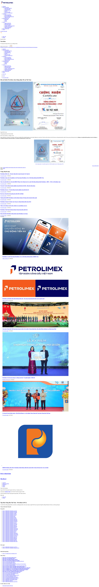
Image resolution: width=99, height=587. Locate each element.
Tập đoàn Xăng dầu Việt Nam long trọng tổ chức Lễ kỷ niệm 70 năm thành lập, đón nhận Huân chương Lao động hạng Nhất (29, 328)
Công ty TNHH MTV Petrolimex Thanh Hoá (9, 533)
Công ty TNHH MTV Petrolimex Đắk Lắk (9, 537)
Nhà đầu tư (4, 13)
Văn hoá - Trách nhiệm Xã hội (9, 25)
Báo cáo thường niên (8, 15)
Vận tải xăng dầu (7, 9)
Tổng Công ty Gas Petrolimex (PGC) (8, 558)
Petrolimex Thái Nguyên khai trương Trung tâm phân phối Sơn (14, 209)
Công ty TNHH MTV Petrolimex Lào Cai (9, 522)
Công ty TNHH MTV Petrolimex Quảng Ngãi (10, 528)
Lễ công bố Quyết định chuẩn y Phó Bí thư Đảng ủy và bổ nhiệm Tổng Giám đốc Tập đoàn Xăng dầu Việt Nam (26, 413)
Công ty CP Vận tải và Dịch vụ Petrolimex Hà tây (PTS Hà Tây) (13, 570)
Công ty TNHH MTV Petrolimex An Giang (9, 510)
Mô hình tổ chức (3, 47)
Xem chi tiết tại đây (95, 165)
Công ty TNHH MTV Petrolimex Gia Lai (9, 515)
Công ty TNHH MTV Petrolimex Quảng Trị (9, 530)
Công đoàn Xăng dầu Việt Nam (7, 585)
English (3, 37)
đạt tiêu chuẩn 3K (23, 167)
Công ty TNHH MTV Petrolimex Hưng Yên (9, 519)
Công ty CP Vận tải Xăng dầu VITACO (9, 563)
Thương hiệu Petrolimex (33, 47)
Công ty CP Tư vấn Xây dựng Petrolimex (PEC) (10, 573)
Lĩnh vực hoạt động (5, 7)
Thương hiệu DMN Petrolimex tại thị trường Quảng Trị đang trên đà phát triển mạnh (18, 197)
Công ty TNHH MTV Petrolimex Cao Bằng (9, 512)
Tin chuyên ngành (7, 24)
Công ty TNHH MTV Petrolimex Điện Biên (9, 538)
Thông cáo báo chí (8, 23)
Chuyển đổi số (27, 47)
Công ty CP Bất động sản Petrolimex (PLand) (9, 578)
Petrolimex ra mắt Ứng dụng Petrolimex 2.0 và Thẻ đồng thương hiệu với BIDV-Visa (20, 256)
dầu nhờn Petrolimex (10, 167)
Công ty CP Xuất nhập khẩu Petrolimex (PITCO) (10, 577)
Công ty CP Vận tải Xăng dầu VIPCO (8, 562)
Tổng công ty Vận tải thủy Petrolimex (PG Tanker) (11, 560)
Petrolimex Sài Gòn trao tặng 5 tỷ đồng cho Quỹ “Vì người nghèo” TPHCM (18, 377)
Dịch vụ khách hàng (5, 28)
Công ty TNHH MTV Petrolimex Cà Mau (9, 513)
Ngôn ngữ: (2, 495)
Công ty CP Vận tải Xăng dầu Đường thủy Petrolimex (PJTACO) (13, 561)
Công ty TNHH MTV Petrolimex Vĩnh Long (9, 536)
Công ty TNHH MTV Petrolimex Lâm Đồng (9, 523)
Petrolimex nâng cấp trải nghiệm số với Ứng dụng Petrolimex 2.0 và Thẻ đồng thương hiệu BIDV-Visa (22, 177)
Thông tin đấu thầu (8, 27)
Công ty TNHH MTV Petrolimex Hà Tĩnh (9, 518)
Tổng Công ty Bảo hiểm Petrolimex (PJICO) (10, 559)
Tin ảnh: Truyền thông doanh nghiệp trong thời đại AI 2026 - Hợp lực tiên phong (17, 185)
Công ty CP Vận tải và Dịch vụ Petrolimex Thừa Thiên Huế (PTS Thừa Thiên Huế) (16, 567)
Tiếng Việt (4, 36)
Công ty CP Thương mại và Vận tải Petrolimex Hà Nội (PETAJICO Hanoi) (15, 569)
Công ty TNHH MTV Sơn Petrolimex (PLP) (9, 579)
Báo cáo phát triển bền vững (9, 16)
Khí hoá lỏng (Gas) (8, 10)
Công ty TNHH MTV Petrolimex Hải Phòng (9, 520)
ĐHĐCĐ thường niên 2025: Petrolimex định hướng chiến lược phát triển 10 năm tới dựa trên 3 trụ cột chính (25, 467)
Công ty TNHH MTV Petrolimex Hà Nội (9, 517)
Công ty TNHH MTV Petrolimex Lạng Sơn (9, 524)
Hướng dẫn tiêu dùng (21, 47)
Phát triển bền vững (5, 18)
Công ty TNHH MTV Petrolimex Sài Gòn (9, 531)
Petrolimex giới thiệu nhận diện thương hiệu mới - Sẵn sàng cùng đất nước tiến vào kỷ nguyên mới (23, 298)
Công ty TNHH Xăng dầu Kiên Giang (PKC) (9, 581)
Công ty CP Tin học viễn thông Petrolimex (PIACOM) (11, 572)
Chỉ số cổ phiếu (15, 47)
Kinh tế (6, 21)
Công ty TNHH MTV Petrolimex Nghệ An (9, 525)
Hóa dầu (5, 167)
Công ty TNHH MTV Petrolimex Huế (8, 516)
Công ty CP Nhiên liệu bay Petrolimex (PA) (9, 553)
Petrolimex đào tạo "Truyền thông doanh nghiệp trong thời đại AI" (14, 189)
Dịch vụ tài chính (7, 54)
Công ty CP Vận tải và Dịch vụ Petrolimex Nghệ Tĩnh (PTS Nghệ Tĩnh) (14, 565)
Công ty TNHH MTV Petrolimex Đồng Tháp (9, 541)
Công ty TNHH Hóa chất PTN (7, 580)
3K (19, 167)
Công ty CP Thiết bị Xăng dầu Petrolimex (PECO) (10, 575)
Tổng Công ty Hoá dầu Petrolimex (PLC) (9, 557)
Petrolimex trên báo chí (8, 26)
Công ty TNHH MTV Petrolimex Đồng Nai (9, 540)
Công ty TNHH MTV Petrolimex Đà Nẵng (9, 539)
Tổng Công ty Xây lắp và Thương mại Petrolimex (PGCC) (12, 571)
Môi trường (6, 19)
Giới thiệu (4, 6)
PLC (3, 167)
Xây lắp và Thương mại (8, 12)
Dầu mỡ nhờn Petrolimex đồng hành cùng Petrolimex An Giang (14, 213)
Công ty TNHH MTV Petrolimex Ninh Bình (9, 526)
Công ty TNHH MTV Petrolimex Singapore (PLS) (10, 547)
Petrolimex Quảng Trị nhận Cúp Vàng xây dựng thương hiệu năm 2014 (15, 201)
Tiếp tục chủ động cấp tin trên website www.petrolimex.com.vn (13, 205)
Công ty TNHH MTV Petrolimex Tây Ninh (9, 535)
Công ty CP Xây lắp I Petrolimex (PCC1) (9, 576)
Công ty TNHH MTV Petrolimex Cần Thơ (9, 514)
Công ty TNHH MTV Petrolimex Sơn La (9, 532)
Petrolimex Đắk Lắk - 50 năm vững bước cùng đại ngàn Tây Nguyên (15, 173)
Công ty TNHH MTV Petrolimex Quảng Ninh (10, 529)
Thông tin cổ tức (7, 17)
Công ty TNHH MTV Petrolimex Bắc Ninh (9, 511)
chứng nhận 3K (16, 167)
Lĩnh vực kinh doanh (9, 47)
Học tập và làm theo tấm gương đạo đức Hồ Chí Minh (11, 193)
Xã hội (6, 20)
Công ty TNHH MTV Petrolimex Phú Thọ (9, 527)
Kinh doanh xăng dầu (8, 8)
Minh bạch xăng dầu (8, 66)
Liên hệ (3, 29)
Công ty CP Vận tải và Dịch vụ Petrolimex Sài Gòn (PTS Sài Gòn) (13, 566)
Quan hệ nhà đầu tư (8, 14)
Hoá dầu (6, 53)
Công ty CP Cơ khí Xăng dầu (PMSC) (8, 574)
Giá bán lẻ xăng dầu (3, 31)
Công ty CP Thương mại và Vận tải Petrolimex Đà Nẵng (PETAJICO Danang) (15, 568)
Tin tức (3, 22)
